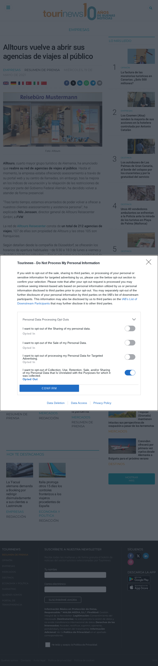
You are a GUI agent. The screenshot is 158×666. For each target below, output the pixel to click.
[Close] (150, 263)
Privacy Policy (102, 403)
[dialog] (79, 333)
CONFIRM (49, 388)
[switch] (130, 328)
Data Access (79, 403)
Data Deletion (56, 403)
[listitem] (79, 319)
